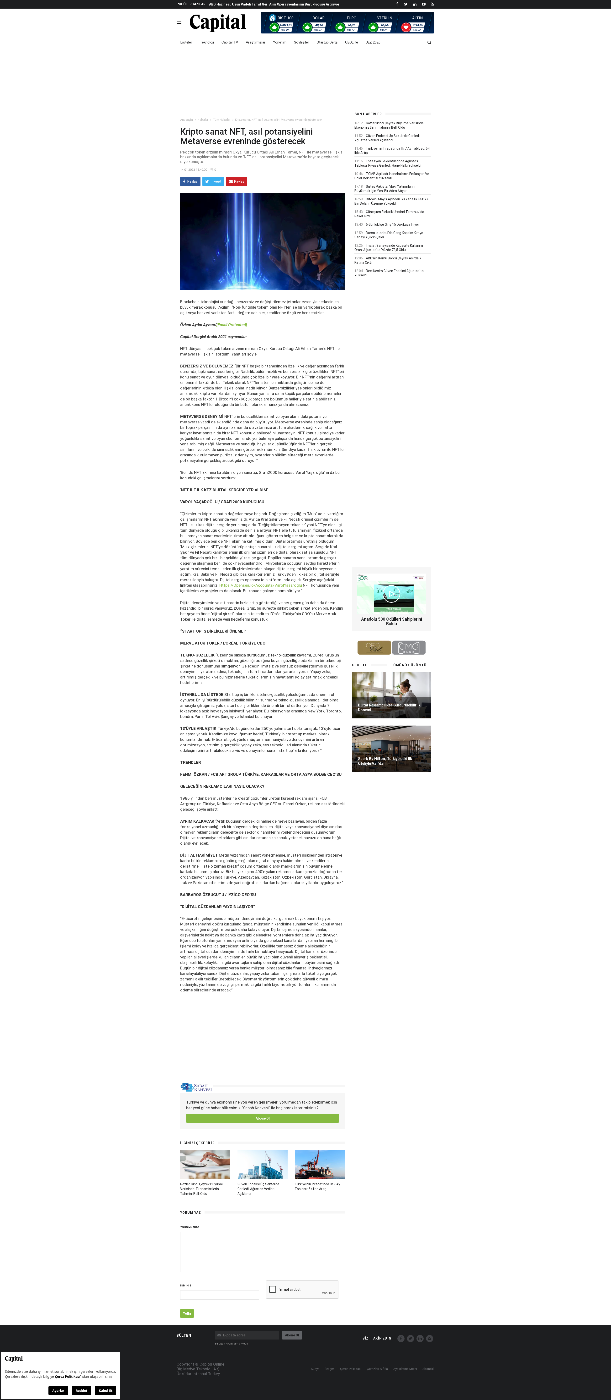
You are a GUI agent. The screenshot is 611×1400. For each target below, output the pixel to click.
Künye (315, 1369)
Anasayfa (186, 119)
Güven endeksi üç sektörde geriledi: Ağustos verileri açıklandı (258, 1189)
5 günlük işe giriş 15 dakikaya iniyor (392, 224)
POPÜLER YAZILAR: (191, 4)
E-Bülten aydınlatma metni (231, 1343)
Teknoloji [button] (207, 42)
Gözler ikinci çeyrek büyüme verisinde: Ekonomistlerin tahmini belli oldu (201, 1189)
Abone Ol (263, 1118)
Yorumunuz (189, 1227)
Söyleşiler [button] (301, 42)
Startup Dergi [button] (327, 42)
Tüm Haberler (221, 119)
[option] (277, 4)
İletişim (330, 1369)
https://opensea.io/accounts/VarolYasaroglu (260, 585)
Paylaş (192, 181)
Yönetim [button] (279, 42)
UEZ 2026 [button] (373, 42)
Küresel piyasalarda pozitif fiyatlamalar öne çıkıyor (250, 4)
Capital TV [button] (229, 42)
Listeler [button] (186, 42)
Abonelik (428, 1369)
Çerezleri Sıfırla (377, 1369)
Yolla (187, 1313)
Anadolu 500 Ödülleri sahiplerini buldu (391, 621)
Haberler (203, 119)
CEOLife (351, 42)
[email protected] (231, 324)
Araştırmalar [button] (255, 42)
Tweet (215, 181)
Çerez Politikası (350, 1369)
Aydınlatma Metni (405, 1369)
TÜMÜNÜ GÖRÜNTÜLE (411, 665)
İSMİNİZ (186, 1285)
